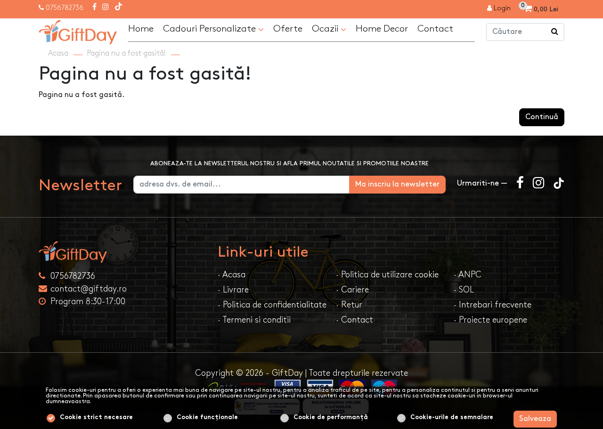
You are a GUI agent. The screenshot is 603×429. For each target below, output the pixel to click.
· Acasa (231, 275)
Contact (435, 28)
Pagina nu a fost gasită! (126, 53)
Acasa (58, 53)
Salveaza (535, 418)
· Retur (349, 305)
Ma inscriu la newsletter (397, 184)
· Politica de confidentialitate (272, 305)
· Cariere (352, 290)
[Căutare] (555, 32)
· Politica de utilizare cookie (387, 275)
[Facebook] (94, 7)
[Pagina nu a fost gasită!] (78, 30)
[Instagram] (105, 7)
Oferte (287, 28)
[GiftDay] (122, 251)
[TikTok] (118, 7)
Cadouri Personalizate (210, 28)
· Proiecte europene (490, 320)
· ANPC (467, 275)
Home (141, 28)
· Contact (354, 320)
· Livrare (233, 290)
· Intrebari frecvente (492, 305)
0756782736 (64, 8)
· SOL (464, 290)
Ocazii (326, 28)
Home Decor (382, 28)
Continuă (541, 117)
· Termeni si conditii (254, 320)
